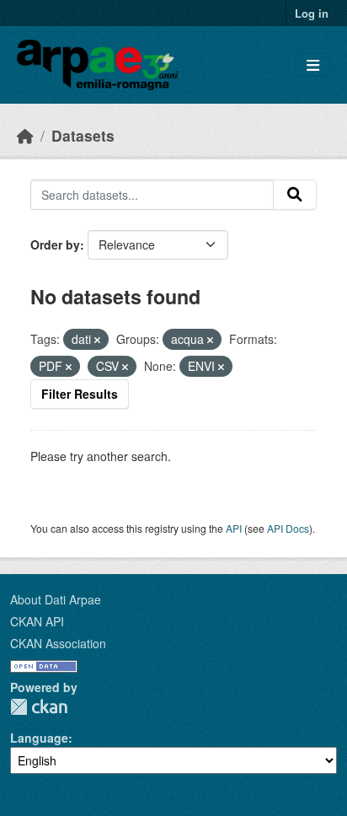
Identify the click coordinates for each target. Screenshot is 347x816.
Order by (55, 244)
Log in (311, 13)
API (234, 528)
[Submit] (295, 195)
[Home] (25, 135)
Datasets (83, 135)
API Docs (288, 528)
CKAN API (37, 621)
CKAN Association (58, 643)
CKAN (38, 707)
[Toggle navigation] (313, 65)
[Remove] (97, 339)
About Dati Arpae (55, 599)
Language (39, 737)
